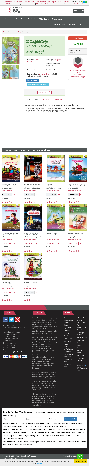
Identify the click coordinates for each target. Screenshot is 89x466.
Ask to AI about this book (37, 85)
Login (85, 4)
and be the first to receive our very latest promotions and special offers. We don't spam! (43, 414)
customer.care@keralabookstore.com (16, 352)
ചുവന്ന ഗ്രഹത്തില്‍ (32, 185)
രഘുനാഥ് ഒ (28, 286)
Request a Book (56, 2)
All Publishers (18, 2)
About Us (80, 345)
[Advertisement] (44, 128)
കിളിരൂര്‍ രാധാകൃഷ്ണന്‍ (77, 237)
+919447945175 (10, 4)
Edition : (53, 65)
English (32, 4)
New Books (31, 19)
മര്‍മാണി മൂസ (52, 234)
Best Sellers (20, 19)
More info (40, 463)
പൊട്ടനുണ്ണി (6, 283)
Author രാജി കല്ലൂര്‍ (75, 51)
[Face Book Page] (5, 322)
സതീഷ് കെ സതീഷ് (53, 188)
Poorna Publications (8, 191)
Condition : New (51, 70)
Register (76, 4)
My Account (57, 19)
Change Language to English (68, 320)
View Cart (67, 331)
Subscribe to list (70, 419)
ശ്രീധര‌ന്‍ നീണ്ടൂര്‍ (8, 237)
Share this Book (32, 80)
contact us (33, 433)
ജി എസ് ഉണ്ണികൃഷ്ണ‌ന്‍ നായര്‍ (35, 188)
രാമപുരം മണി (7, 188)
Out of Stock (7, 195)
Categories (9, 19)
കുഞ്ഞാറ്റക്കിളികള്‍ (10, 234)
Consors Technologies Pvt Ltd (12, 458)
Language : (54, 60)
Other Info (58, 100)
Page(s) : (31, 70)
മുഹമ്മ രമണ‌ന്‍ (52, 237)
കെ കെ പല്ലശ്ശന (8, 286)
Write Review (46, 100)
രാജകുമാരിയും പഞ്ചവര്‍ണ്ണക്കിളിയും (39, 283)
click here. (21, 436)
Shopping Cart (51, 4)
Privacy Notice (82, 338)
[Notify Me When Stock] (14, 194)
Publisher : (33, 61)
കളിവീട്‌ (49, 185)
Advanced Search (29, 2)
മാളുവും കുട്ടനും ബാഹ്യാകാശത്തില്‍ (39, 234)
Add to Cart (42, 92)
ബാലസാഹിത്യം (15, 32)
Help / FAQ (81, 356)
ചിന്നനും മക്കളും (9, 185)
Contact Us (66, 2)
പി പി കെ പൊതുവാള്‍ (32, 237)
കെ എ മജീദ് (73, 188)
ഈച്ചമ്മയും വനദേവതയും (39, 44)
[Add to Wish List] (50, 92)
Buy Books (44, 19)
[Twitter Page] (11, 322)
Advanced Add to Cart (43, 2)
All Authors (8, 2)
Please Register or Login (64, 25)
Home (5, 32)
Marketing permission (56, 419)
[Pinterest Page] (18, 322)
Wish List (41, 4)
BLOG (81, 25)
